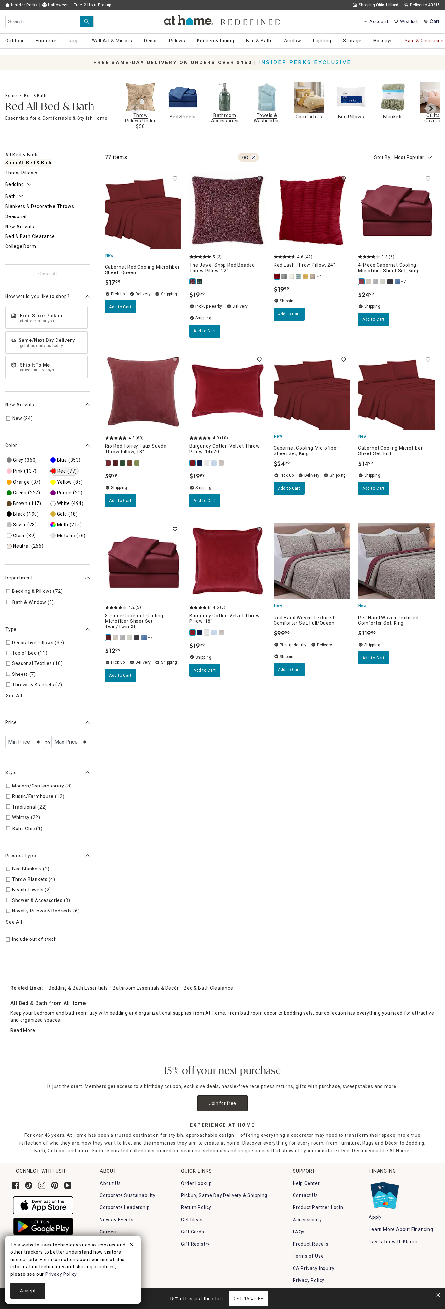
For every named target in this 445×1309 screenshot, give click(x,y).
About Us (110, 1183)
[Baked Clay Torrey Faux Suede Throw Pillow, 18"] (130, 463)
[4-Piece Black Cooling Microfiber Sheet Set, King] (390, 281)
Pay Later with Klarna (393, 1241)
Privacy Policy (308, 1280)
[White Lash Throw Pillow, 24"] (291, 276)
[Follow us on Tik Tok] (28, 1185)
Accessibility (307, 1219)
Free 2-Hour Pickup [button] (92, 5)
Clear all (47, 273)
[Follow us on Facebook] (15, 1185)
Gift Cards (192, 1231)
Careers (109, 1231)
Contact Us (305, 1195)
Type (11, 629)
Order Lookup (196, 1183)
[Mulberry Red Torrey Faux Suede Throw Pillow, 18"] (115, 463)
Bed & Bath (35, 95)
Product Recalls (311, 1243)
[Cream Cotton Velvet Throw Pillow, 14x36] (221, 463)
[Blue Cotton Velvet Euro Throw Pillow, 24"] (214, 463)
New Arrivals (19, 404)
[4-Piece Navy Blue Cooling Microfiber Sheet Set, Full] (397, 281)
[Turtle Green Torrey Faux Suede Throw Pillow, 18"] (137, 463)
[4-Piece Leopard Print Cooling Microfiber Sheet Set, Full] (368, 281)
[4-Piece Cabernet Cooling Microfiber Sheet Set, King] (361, 281)
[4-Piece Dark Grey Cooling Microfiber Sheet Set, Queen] (376, 281)
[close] (132, 1245)
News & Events (116, 1219)
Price (11, 722)
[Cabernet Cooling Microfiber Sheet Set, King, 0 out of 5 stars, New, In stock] (312, 391)
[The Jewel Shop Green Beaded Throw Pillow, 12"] (200, 281)
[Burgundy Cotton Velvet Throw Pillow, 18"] (192, 632)
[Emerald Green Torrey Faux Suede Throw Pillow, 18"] (122, 463)
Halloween (58, 5)
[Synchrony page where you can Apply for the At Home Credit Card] (384, 1193)
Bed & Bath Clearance (208, 988)
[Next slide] (430, 108)
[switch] (174, 178)
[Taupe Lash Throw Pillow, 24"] (313, 276)
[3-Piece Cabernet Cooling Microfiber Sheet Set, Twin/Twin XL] (108, 637)
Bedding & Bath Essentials (78, 988)
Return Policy (196, 1207)
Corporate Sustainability (127, 1195)
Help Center (306, 1183)
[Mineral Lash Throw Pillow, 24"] (298, 276)
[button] (222, 19)
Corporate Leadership (125, 1207)
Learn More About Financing (401, 1229)
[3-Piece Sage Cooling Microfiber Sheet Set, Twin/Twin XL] (383, 281)
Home (11, 95)
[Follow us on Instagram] (41, 1185)
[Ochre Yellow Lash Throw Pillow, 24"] (305, 276)
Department (19, 577)
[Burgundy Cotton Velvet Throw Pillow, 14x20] (192, 463)
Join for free (222, 1103)
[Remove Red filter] (253, 157)
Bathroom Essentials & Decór (146, 988)
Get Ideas (192, 1219)
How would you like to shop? (37, 296)
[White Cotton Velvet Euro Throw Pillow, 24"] (207, 463)
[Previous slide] (135, 108)
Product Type (20, 855)
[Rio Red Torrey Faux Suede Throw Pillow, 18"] (108, 463)
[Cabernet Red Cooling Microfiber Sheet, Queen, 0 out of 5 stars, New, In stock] (143, 210)
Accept (28, 1290)
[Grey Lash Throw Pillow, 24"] (284, 276)
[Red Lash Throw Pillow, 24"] (277, 276)
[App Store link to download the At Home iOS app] (43, 1204)
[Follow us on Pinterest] (54, 1185)
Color (11, 445)
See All (14, 695)
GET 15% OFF (248, 1298)
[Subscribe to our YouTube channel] (67, 1185)
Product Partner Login (318, 1207)
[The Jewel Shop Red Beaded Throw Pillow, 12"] (192, 281)
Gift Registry (195, 1243)
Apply (375, 1217)
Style (11, 772)
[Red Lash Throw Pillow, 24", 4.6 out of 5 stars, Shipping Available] (312, 210)
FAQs (299, 1231)
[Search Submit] (86, 21)
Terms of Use (308, 1256)
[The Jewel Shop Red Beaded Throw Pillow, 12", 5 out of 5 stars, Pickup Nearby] (227, 210)
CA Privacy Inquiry (313, 1268)
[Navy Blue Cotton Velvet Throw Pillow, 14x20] (200, 463)
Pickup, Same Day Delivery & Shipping (224, 1195)
